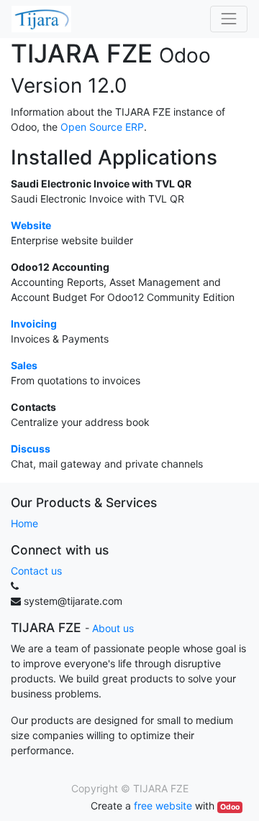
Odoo (230, 807)
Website (31, 225)
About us (113, 628)
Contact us (36, 571)
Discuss (30, 448)
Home (24, 523)
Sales (24, 365)
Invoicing (34, 323)
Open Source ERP (102, 127)
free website (163, 805)
